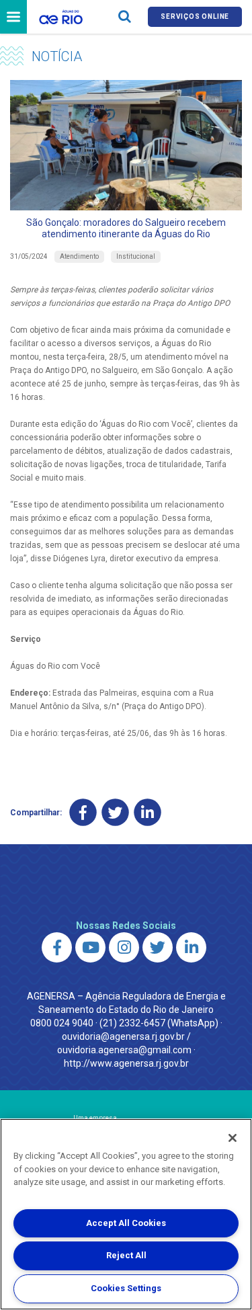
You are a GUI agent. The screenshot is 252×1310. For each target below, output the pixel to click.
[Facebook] (83, 812)
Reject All (126, 1255)
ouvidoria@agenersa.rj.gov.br (123, 1036)
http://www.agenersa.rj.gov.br (126, 1063)
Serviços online (195, 16)
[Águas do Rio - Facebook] (57, 947)
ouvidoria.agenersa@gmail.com (124, 1050)
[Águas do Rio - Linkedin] (191, 947)
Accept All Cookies (126, 1223)
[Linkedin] (147, 812)
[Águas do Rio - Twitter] (157, 947)
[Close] (232, 1138)
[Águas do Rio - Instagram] (124, 947)
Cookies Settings (126, 1288)
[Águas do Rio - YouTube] (90, 947)
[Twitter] (115, 812)
